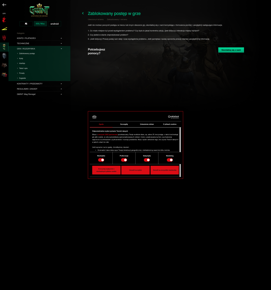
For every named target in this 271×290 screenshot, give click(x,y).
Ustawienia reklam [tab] (147, 124)
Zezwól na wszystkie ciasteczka (164, 170)
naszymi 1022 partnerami (108, 134)
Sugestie (22, 78)
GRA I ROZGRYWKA (26, 48)
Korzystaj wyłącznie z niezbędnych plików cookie (106, 170)
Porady (22, 73)
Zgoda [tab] (101, 124)
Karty (21, 58)
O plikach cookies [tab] (169, 124)
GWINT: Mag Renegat (26, 94)
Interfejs (22, 63)
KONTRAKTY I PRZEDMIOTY (29, 83)
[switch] (124, 160)
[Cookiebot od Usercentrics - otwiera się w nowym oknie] (169, 117)
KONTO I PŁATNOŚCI (26, 38)
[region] (35, 145)
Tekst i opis (23, 68)
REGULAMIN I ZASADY (27, 88)
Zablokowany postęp (27, 53)
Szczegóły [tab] (124, 124)
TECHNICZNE (23, 43)
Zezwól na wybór (135, 170)
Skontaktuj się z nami (231, 50)
